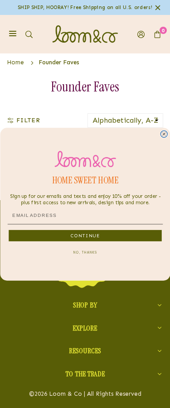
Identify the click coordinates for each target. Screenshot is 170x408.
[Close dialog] (163, 133)
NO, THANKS (85, 252)
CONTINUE (85, 235)
